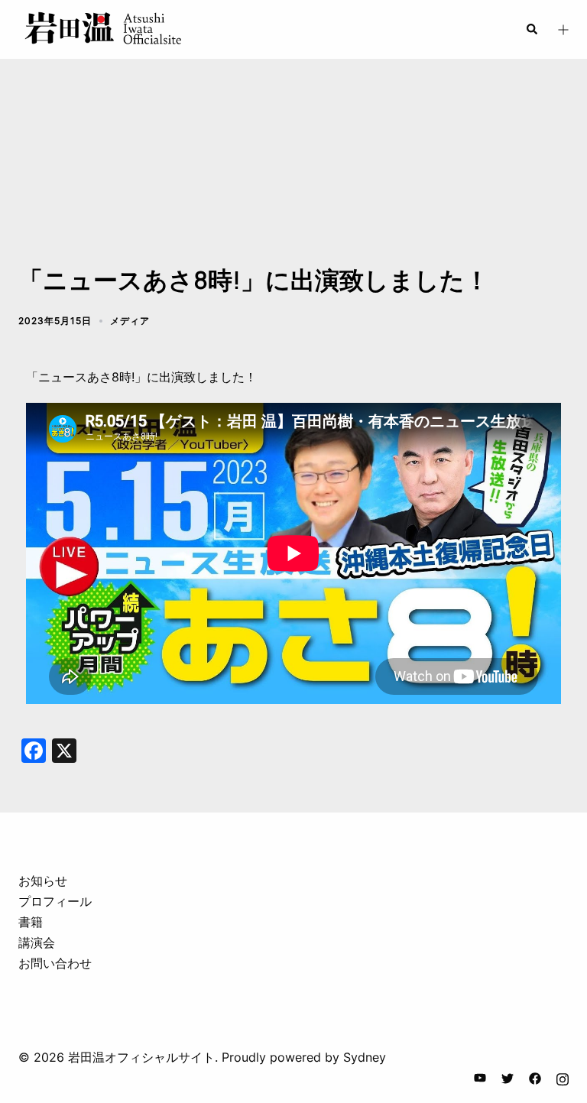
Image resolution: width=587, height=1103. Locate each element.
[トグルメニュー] (562, 29)
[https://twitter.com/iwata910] (507, 1077)
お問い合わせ (55, 963)
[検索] (531, 29)
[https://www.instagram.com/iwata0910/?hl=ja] (562, 1077)
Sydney (364, 1057)
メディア (130, 320)
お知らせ (42, 880)
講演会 (36, 942)
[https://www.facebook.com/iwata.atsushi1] (535, 1077)
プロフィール (55, 901)
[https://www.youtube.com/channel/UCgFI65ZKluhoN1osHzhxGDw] (480, 1077)
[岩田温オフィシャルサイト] (102, 28)
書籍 (30, 921)
